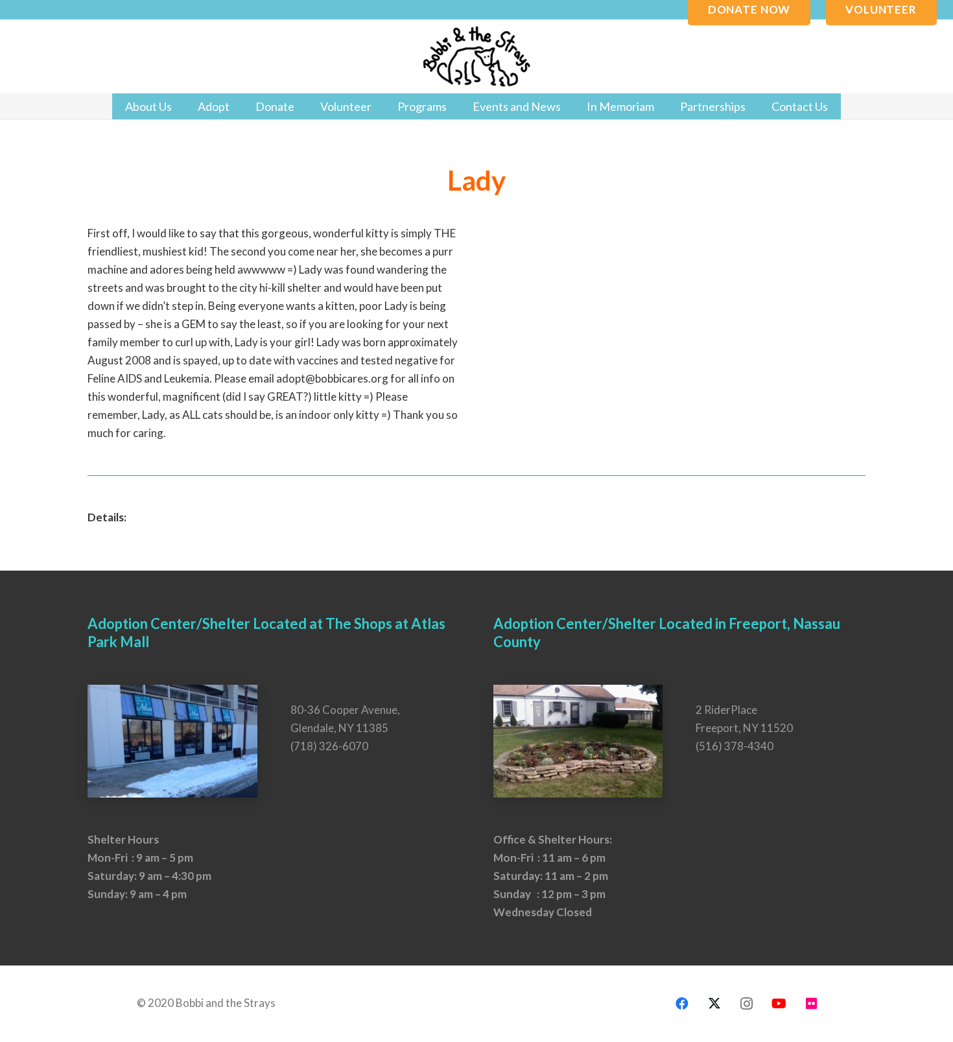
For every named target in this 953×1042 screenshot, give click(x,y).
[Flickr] (811, 1004)
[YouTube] (779, 1004)
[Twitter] (714, 1004)
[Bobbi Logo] (476, 57)
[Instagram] (747, 1004)
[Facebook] (682, 1004)
